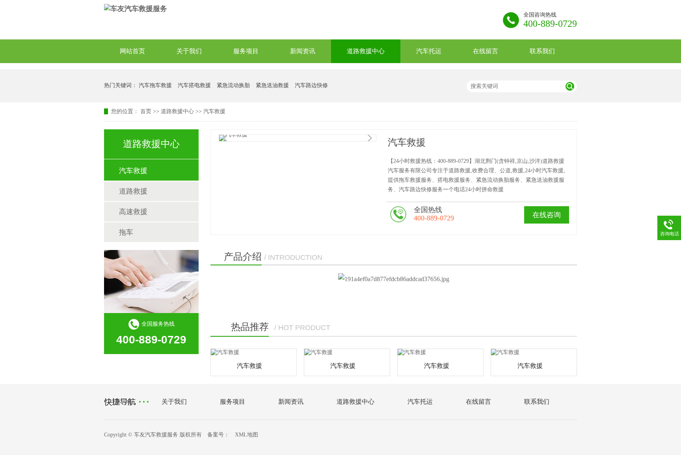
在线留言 (485, 51)
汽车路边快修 (311, 85)
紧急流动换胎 (233, 85)
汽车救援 (214, 111)
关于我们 (189, 51)
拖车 (126, 232)
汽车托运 (428, 51)
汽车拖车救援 (155, 85)
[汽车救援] (253, 352)
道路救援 (133, 191)
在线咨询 (546, 215)
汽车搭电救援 (194, 85)
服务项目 (246, 51)
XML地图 (246, 435)
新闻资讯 (302, 51)
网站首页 (132, 51)
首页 (145, 111)
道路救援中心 (366, 51)
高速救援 (133, 212)
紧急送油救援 (272, 85)
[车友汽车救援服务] (135, 9)
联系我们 (542, 51)
